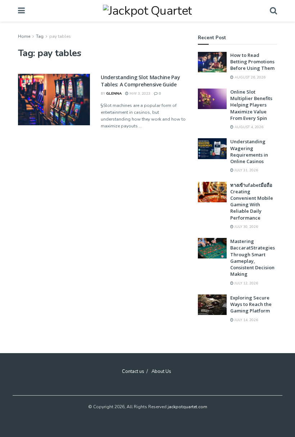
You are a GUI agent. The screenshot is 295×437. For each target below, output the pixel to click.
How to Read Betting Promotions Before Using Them (252, 61)
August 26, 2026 (249, 77)
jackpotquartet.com (187, 407)
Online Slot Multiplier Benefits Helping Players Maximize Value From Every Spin (251, 105)
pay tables (60, 36)
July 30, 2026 (245, 226)
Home (24, 36)
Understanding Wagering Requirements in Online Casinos (249, 151)
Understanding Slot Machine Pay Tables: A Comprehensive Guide (140, 81)
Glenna (114, 93)
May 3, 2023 (139, 93)
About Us (161, 371)
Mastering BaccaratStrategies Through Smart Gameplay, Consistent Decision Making (252, 257)
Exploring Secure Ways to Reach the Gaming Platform (251, 304)
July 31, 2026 (245, 170)
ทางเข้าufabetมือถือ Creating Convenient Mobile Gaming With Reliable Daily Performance (251, 201)
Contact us (133, 371)
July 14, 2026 (245, 320)
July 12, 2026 (245, 283)
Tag (40, 36)
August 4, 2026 (248, 127)
